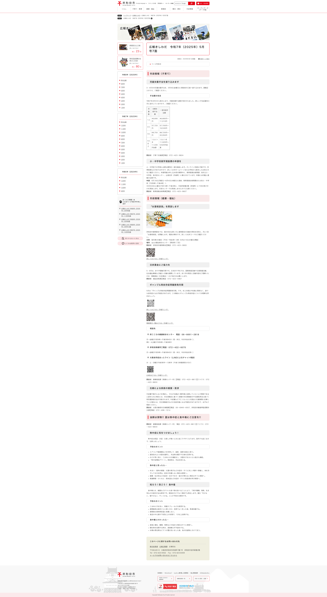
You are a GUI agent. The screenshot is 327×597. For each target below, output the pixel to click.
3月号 (123, 101)
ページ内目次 (156, 64)
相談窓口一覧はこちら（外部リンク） (160, 323)
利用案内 (160, 572)
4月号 (123, 97)
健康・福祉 (150, 9)
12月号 (123, 125)
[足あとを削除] (152, 18)
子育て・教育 (137, 9)
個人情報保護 (194, 572)
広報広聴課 (163, 546)
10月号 (123, 132)
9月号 (123, 135)
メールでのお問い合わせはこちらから (163, 555)
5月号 (123, 94)
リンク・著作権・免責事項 (181, 572)
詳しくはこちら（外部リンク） (157, 259)
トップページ (127, 15)
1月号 (123, 107)
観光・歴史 (177, 9)
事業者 (163, 9)
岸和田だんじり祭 (135, 45)
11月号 (123, 129)
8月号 (123, 84)
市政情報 (189, 9)
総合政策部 (154, 546)
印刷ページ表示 (204, 59)
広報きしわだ (136, 15)
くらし (124, 9)
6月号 (123, 90)
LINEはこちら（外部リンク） (157, 375)
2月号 (123, 104)
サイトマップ (168, 572)
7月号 (123, 87)
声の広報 (123, 80)
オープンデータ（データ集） (202, 9)
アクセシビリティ (204, 572)
